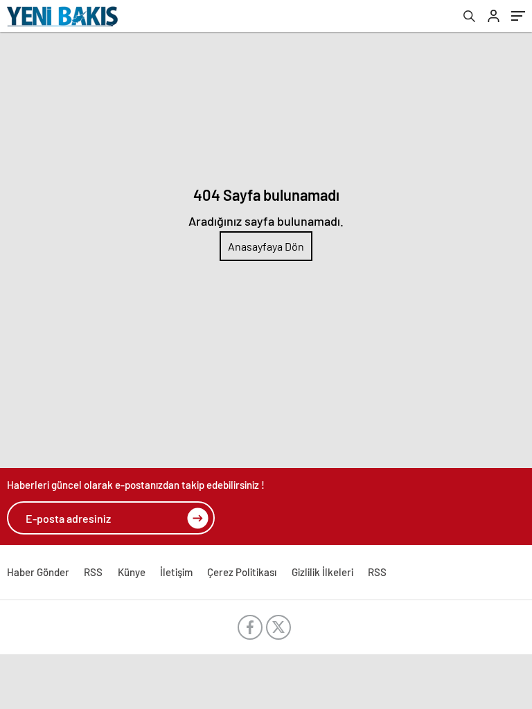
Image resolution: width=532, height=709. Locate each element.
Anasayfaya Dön (266, 246)
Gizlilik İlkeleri (322, 572)
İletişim (176, 572)
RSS (93, 572)
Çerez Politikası (241, 572)
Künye (131, 572)
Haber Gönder (38, 572)
